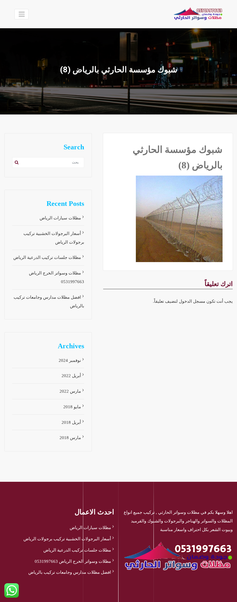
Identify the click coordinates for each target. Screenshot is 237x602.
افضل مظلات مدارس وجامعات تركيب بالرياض (69, 572)
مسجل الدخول (192, 301)
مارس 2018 (70, 437)
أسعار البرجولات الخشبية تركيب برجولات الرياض (67, 539)
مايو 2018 (72, 407)
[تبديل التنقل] (21, 14)
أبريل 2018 (71, 422)
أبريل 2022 (71, 375)
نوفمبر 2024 (70, 360)
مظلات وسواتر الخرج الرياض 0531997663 (73, 561)
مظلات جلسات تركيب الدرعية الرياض (47, 257)
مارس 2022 (70, 391)
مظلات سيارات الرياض (60, 218)
